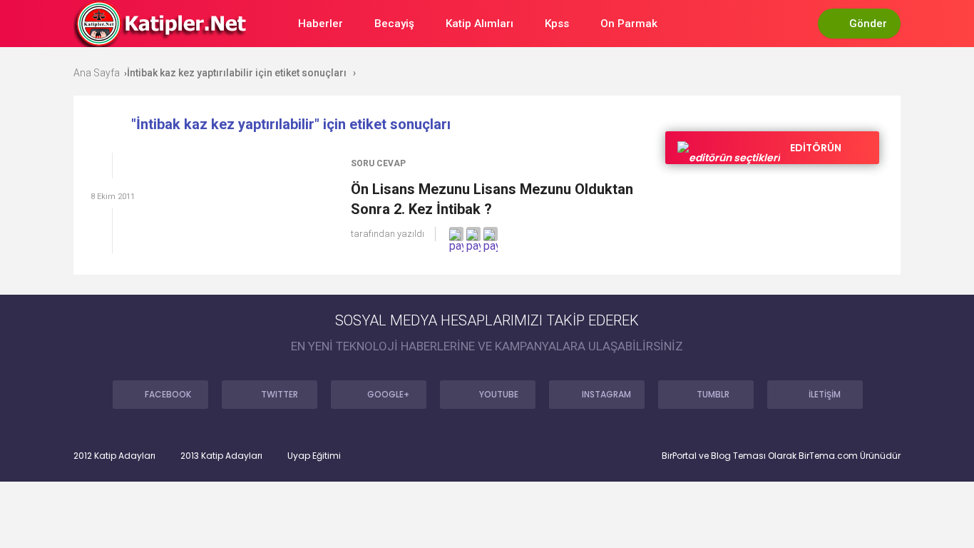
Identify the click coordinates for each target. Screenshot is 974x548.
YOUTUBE (498, 394)
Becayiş (394, 23)
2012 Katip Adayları (114, 456)
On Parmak (628, 23)
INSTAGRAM (606, 394)
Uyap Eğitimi (314, 456)
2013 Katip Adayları (221, 456)
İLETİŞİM (825, 394)
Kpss (557, 23)
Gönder (868, 23)
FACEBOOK (168, 394)
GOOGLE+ (388, 394)
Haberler (320, 23)
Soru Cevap (378, 163)
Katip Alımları (479, 23)
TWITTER (279, 394)
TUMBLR (713, 394)
